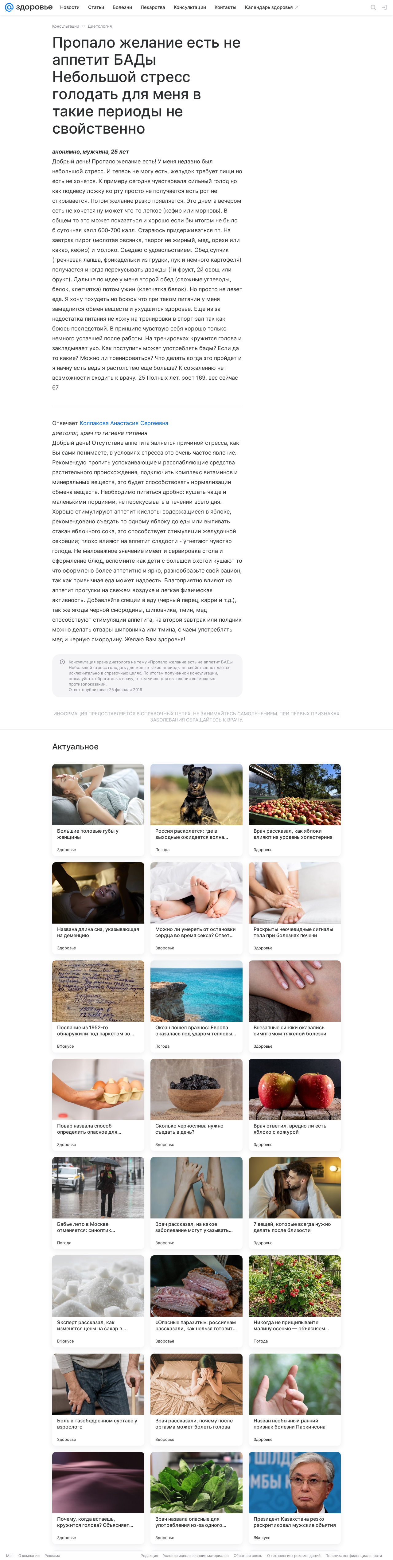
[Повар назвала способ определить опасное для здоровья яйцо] (98, 1105)
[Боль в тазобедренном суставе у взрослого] (98, 1400)
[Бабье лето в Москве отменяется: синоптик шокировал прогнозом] (98, 1203)
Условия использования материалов (196, 1555)
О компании (29, 1555)
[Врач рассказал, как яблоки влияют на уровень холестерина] (295, 810)
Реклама (52, 1555)
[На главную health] (33, 7)
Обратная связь (248, 1555)
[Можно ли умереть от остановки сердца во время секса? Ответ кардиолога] (196, 908)
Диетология (100, 26)
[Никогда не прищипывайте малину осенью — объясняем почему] (295, 1301)
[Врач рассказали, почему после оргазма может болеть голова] (196, 1400)
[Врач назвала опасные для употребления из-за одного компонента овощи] (196, 1498)
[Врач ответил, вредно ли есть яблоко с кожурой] (295, 1105)
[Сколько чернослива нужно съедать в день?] (196, 1105)
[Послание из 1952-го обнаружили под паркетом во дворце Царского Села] (98, 1006)
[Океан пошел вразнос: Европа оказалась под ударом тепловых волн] (196, 1006)
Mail (10, 1555)
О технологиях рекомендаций (294, 1555)
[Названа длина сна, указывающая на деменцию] (98, 908)
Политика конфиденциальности (353, 1555)
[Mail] (9, 7)
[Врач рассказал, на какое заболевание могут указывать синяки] (196, 1203)
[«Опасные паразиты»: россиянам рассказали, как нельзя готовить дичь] (196, 1301)
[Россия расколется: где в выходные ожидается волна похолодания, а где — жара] (196, 810)
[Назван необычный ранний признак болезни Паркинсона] (295, 1400)
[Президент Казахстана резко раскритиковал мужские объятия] (295, 1498)
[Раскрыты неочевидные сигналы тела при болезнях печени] (295, 908)
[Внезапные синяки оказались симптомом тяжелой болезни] (295, 1006)
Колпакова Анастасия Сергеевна (124, 423)
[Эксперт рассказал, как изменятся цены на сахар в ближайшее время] (98, 1301)
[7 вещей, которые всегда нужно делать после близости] (295, 1203)
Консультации (65, 26)
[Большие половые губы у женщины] (98, 810)
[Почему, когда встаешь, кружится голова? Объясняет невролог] (98, 1498)
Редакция (149, 1555)
